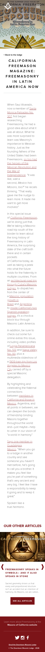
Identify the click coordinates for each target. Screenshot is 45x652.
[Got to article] (22, 547)
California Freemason (23, 217)
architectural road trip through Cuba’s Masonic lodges (22, 284)
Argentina (26, 304)
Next (42, 567)
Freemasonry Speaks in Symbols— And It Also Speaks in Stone (22, 573)
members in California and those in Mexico (21, 399)
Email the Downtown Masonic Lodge (22, 644)
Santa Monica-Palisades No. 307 (21, 112)
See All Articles (22, 601)
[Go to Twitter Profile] (17, 638)
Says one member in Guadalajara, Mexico (19, 445)
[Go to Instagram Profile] (22, 638)
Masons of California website (22, 625)
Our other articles (22, 525)
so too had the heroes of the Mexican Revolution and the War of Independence (22, 167)
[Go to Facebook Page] (27, 638)
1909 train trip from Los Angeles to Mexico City (22, 365)
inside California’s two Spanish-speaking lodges (22, 311)
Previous (2, 567)
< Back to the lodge (13, 54)
